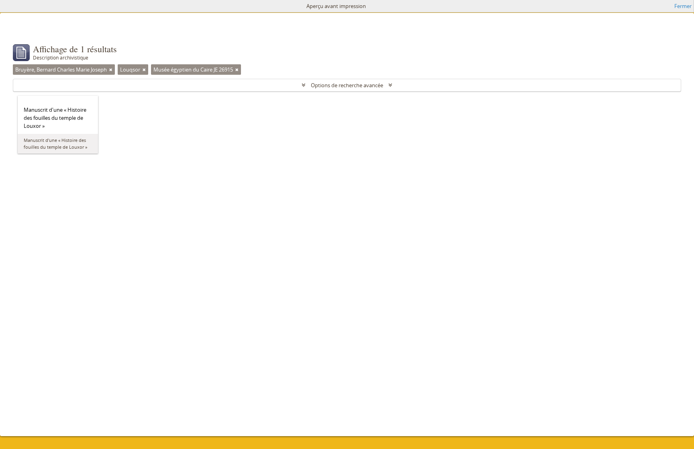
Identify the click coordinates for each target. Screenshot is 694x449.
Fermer (683, 6)
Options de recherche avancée (347, 85)
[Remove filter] (110, 70)
